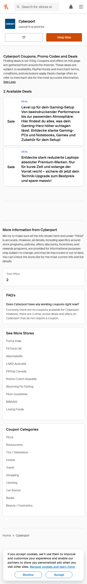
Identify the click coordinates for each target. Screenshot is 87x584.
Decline (28, 574)
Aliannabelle (14, 356)
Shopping (12, 475)
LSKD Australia (16, 364)
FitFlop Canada (16, 371)
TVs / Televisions (17, 452)
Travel (10, 467)
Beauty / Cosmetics (19, 505)
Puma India (13, 341)
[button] (81, 7)
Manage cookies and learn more (52, 566)
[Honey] (6, 6)
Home (7, 535)
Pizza (9, 437)
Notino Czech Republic (21, 379)
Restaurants (14, 445)
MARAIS (11, 402)
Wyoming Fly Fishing (19, 386)
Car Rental (13, 490)
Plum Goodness (16, 394)
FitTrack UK (14, 348)
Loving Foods (15, 409)
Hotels (10, 460)
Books (10, 498)
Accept (59, 574)
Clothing (11, 483)
